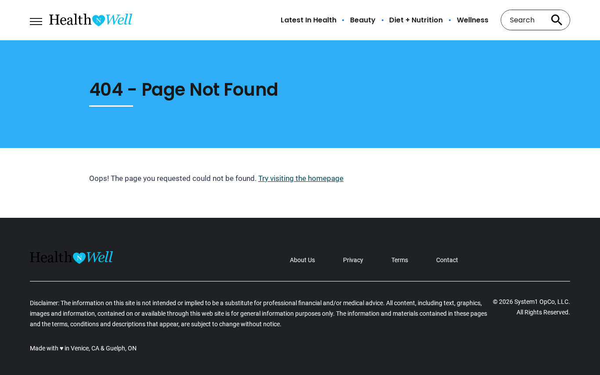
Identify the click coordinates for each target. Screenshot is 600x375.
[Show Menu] (36, 19)
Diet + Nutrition (416, 20)
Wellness (472, 20)
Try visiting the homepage (300, 178)
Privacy (353, 259)
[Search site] (557, 20)
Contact (447, 259)
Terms (399, 259)
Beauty (363, 20)
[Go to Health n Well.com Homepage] (90, 20)
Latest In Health (308, 20)
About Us (302, 259)
